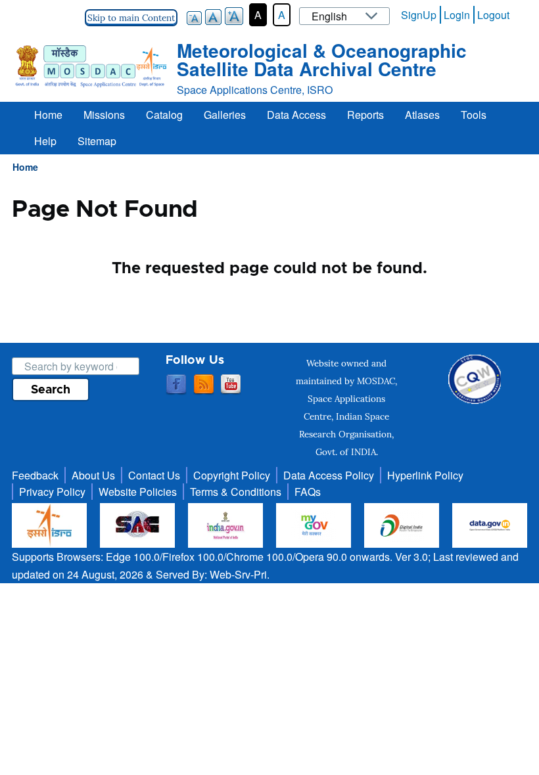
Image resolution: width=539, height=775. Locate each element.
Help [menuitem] (45, 140)
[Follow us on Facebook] (176, 384)
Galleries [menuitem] (225, 114)
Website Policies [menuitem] (138, 491)
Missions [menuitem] (104, 114)
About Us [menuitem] (93, 475)
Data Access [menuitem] (296, 114)
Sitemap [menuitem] (97, 140)
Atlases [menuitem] (422, 114)
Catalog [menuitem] (164, 114)
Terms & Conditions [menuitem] (235, 491)
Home (25, 166)
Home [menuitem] (48, 114)
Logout (493, 14)
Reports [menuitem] (365, 114)
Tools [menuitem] (473, 114)
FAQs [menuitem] (307, 491)
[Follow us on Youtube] (230, 384)
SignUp (418, 14)
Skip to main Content (131, 18)
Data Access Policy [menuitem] (328, 475)
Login (457, 14)
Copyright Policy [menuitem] (231, 475)
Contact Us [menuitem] (154, 475)
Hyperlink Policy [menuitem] (425, 475)
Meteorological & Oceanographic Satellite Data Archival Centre (322, 59)
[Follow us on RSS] (203, 384)
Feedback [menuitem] (35, 475)
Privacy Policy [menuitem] (52, 491)
